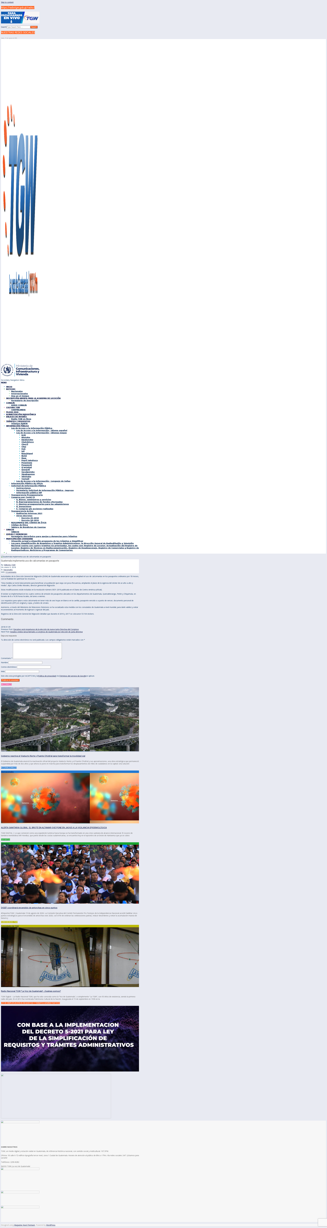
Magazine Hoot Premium (24, 1225)
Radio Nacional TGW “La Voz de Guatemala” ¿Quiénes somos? (31, 991)
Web (3, 671)
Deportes (5, 843)
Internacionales (7, 772)
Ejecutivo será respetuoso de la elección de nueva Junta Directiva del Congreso (46, 629)
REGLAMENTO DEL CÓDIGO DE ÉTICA (28, 522)
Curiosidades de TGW (10, 926)
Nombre (4, 662)
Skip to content (7, 2)
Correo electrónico (8, 667)
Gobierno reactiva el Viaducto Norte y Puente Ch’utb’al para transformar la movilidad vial (43, 756)
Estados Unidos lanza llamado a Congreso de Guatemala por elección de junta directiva (46, 632)
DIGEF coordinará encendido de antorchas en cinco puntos (29, 907)
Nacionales (8, 569)
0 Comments (11, 572)
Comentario (6, 658)
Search (4, 27)
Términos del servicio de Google (72, 676)
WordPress (50, 1225)
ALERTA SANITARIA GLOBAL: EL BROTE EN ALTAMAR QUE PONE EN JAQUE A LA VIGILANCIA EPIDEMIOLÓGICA (54, 827)
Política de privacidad (47, 676)
